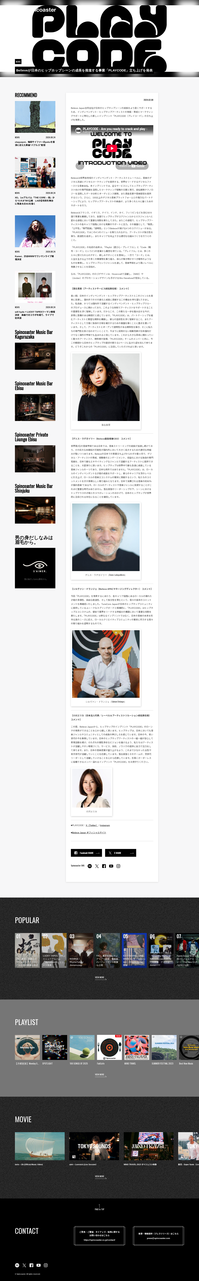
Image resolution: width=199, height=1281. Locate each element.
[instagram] (118, 868)
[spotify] (89, 868)
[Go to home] (35, 9)
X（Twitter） (92, 825)
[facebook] (104, 868)
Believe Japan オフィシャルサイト (89, 832)
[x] (96, 868)
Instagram (105, 825)
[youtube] (111, 868)
